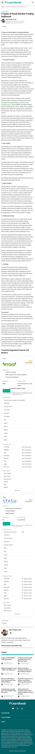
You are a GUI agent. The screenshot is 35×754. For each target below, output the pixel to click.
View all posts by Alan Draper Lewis (11, 645)
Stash (4, 497)
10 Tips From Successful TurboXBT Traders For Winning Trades (25, 659)
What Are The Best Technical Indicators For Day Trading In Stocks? (25, 669)
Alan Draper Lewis (8, 673)
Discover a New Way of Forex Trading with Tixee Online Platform (8, 680)
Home (2, 6)
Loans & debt (5, 717)
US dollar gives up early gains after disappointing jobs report (8, 690)
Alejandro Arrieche (25, 683)
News (7, 11)
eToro (4, 358)
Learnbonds (5, 713)
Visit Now (6, 390)
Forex (3, 11)
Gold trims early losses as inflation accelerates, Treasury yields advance (25, 680)
